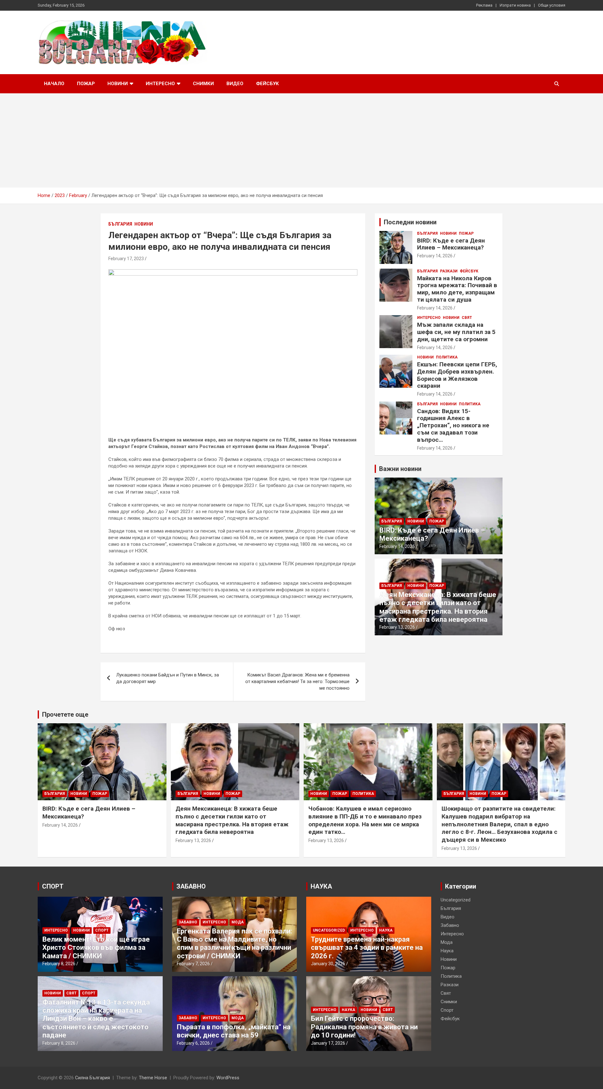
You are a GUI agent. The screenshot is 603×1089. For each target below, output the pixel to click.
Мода (237, 922)
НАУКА (321, 886)
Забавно (188, 922)
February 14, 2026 (435, 255)
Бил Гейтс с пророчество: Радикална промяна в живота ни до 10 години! (364, 1027)
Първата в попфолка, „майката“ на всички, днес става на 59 (234, 1031)
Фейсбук (267, 83)
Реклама (484, 5)
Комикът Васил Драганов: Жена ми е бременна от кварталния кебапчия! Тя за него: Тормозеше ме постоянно (297, 681)
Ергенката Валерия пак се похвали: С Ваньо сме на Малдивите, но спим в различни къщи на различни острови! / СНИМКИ (234, 943)
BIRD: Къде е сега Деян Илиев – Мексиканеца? (451, 244)
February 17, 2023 (126, 258)
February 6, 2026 (193, 1043)
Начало (54, 83)
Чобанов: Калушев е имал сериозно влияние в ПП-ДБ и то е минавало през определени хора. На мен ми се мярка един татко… (364, 820)
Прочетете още (65, 714)
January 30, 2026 (328, 963)
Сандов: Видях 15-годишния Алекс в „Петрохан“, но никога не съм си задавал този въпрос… (453, 425)
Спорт (102, 930)
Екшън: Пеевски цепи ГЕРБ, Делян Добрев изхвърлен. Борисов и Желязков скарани (457, 375)
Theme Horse (153, 1078)
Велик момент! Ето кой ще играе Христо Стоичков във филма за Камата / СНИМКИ (96, 947)
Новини (117, 83)
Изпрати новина (515, 5)
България (120, 224)
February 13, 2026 (397, 627)
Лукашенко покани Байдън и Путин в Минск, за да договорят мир (167, 678)
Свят (467, 317)
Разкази (449, 271)
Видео (234, 83)
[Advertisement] (301, 140)
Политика (447, 357)
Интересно (160, 83)
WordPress (227, 1078)
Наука (386, 930)
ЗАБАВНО (191, 886)
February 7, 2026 (193, 963)
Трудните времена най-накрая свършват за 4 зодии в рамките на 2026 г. (367, 947)
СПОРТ (52, 886)
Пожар (86, 83)
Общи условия (551, 5)
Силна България (92, 1078)
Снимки (203, 83)
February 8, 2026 (58, 963)
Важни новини (400, 469)
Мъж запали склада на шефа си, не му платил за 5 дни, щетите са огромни (456, 332)
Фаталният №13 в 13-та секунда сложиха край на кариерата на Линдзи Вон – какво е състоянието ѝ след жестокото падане (96, 1018)
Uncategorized (329, 930)
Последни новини (410, 222)
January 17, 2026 (328, 1043)
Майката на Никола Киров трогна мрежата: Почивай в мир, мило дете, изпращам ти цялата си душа (457, 289)
